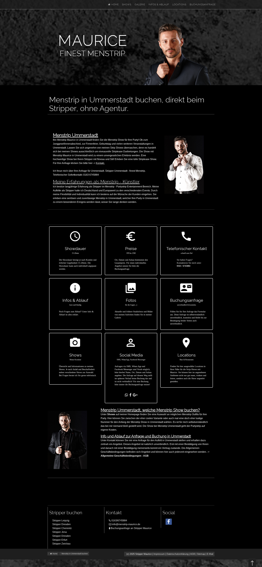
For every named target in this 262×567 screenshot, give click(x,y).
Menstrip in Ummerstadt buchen (75, 554)
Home (115, 4)
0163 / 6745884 (183, 266)
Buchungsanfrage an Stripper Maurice (131, 528)
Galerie (140, 4)
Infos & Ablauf (158, 4)
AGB (192, 554)
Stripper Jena (59, 532)
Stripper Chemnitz (62, 528)
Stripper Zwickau (61, 543)
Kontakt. (100, 163)
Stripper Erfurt (59, 540)
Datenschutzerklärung (177, 554)
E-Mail (210, 554)
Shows (126, 4)
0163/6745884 (119, 520)
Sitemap (201, 554)
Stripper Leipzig (60, 520)
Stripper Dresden (61, 524)
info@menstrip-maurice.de (125, 524)
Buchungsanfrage (203, 4)
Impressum (159, 554)
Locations (179, 4)
